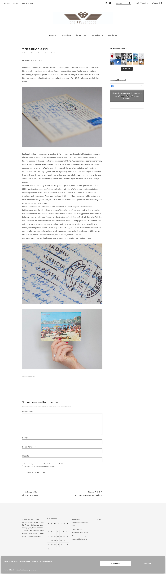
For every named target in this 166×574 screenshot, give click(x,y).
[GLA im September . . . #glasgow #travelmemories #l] (112, 61)
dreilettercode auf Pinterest (110, 3)
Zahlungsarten (77, 529)
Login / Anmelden (141, 3)
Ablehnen (147, 563)
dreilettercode (40, 53)
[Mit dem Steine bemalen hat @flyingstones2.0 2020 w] (135, 56)
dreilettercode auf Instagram (106, 3)
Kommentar (27, 411)
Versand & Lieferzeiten (80, 532)
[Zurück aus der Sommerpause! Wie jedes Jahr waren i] (124, 61)
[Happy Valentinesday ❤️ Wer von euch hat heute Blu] (112, 56)
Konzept (52, 35)
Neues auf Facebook (118, 80)
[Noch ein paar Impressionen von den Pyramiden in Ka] (124, 56)
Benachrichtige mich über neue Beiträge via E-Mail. (39, 466)
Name (25, 438)
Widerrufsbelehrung (79, 536)
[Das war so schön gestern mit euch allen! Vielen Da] (129, 56)
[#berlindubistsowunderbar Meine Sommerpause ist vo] (118, 61)
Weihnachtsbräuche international (88, 493)
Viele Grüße (31, 376)
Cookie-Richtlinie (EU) (79, 539)
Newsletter (112, 35)
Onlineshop (66, 35)
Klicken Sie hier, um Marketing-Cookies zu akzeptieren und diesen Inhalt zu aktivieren (127, 96)
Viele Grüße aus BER (30, 493)
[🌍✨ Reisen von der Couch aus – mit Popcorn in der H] (118, 56)
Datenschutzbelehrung (23, 570)
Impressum (34, 570)
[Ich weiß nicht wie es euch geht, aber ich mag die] (141, 61)
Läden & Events (27, 3)
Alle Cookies (115, 563)
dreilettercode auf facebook (103, 3)
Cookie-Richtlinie (9, 570)
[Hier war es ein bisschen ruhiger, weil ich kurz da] (141, 56)
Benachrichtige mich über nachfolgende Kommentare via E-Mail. (43, 464)
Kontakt (6, 3)
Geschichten (96, 35)
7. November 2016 (27, 53)
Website (25, 456)
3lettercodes (80, 35)
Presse (15, 3)
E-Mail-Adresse (29, 447)
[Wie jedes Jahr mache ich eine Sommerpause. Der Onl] (129, 61)
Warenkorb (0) (157, 3)
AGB (73, 526)
